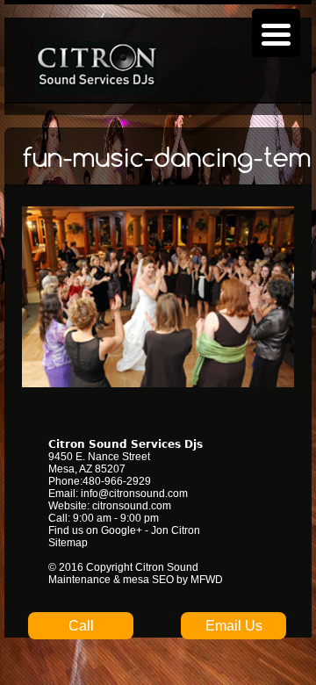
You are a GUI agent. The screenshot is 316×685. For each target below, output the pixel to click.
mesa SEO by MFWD (173, 579)
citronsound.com (131, 506)
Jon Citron (175, 530)
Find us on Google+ (95, 530)
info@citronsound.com (134, 493)
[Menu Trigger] (276, 33)
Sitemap (68, 543)
